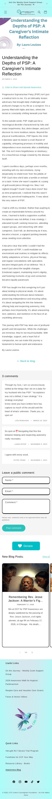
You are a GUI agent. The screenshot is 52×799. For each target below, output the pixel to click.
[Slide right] (32, 652)
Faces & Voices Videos (16, 697)
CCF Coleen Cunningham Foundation (23, 792)
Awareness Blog (13, 770)
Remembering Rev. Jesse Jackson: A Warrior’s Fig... (25, 598)
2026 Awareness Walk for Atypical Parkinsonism (22, 682)
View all (46, 556)
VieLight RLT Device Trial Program (22, 751)
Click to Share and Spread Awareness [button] (23, 87)
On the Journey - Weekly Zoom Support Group (25, 672)
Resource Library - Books (18, 763)
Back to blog (27, 361)
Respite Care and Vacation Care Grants (24, 690)
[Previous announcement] (5, 4)
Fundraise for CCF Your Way (19, 757)
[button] (5, 12)
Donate (28, 545)
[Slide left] (20, 652)
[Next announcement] (47, 4)
